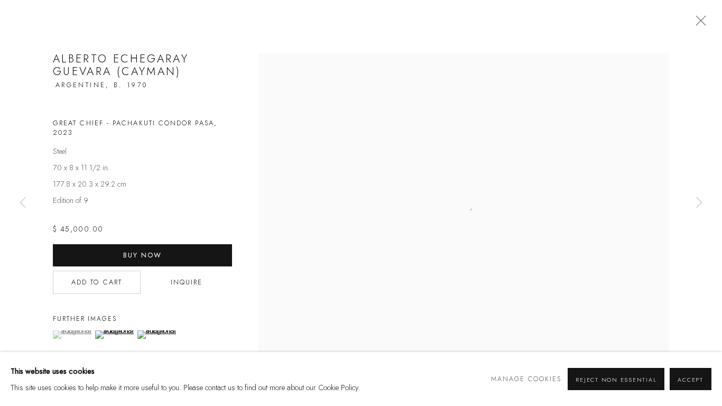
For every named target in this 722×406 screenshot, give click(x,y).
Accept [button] (691, 379)
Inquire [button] (187, 282)
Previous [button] (22, 203)
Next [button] (699, 203)
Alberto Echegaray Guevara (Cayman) (121, 65)
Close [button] (698, 24)
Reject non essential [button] (616, 379)
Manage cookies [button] (526, 379)
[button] (72, 334)
